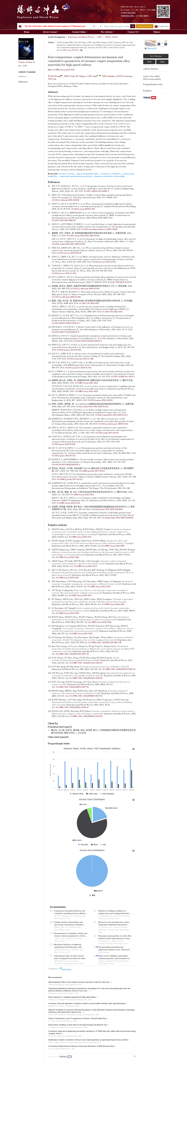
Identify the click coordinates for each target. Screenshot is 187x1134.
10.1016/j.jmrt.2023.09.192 (63, 456)
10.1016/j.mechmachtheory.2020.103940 (99, 229)
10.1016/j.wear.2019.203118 (69, 253)
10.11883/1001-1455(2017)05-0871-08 (104, 642)
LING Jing (92, 76)
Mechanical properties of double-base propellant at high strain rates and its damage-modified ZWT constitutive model (93, 649)
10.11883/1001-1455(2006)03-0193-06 (85, 716)
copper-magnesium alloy (87, 174)
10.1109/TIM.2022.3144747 (120, 282)
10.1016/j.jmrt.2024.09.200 (63, 444)
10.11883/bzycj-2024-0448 (67, 557)
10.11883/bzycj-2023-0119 (85, 566)
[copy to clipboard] (81, 50)
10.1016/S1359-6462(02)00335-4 (66, 464)
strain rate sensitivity (111, 174)
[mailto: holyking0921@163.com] (61, 75)
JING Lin (52, 79)
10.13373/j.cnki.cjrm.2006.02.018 (84, 288)
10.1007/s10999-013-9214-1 (123, 376)
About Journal (50, 32)
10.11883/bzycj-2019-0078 (67, 613)
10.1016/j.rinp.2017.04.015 (107, 433)
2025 (99, 37)
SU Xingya (81, 76)
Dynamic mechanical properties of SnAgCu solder (103, 666)
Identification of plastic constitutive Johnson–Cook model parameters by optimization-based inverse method (88, 1040)
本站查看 (81, 733)
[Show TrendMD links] (135, 1056)
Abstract (22, 76)
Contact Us (132, 32)
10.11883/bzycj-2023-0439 (67, 577)
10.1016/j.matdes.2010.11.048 (80, 359)
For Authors (106, 32)
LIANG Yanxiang (124, 76)
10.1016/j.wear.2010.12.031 (104, 262)
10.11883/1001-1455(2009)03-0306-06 (85, 678)
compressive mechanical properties (75, 176)
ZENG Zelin (69, 76)
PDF (149, 62)
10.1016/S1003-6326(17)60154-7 (66, 323)
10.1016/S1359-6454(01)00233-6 (88, 341)
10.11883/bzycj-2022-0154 (82, 494)
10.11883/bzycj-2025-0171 (80, 537)
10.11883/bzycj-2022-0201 (113, 604)
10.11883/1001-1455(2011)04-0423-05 (85, 663)
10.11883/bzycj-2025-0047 (69, 50)
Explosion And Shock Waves (81, 37)
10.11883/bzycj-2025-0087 (113, 546)
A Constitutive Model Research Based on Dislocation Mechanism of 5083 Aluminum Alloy (81, 1046)
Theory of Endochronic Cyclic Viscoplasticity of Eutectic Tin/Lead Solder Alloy (77, 1018)
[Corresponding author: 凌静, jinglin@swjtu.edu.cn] (97, 75)
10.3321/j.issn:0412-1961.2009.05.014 (92, 406)
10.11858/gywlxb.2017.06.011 (92, 471)
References (23, 82)
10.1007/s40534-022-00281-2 (96, 191)
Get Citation (156, 56)
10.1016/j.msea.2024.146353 (100, 400)
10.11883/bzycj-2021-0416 (86, 383)
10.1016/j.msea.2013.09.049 (69, 350)
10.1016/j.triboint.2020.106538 (65, 200)
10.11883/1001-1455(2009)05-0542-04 (118, 669)
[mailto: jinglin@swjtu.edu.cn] (100, 75)
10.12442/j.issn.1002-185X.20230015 (107, 509)
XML (162, 62)
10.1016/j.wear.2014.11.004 (64, 273)
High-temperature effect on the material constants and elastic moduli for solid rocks (79, 982)
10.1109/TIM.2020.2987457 (64, 220)
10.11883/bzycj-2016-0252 (80, 633)
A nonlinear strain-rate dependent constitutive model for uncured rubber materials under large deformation (86, 1003)
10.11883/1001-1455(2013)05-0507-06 (72, 654)
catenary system (66, 174)
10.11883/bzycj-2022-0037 (80, 595)
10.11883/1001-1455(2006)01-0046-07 (72, 707)
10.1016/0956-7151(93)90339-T (65, 332)
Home (26, 32)
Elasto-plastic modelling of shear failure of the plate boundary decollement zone (77, 1025)
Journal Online (79, 32)
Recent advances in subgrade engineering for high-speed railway (72, 997)
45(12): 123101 (111, 37)
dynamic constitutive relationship (109, 176)
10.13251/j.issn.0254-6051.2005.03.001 (83, 236)
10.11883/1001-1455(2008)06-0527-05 (85, 696)
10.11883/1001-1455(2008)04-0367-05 (72, 687)
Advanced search (145, 26)
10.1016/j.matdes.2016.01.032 (78, 368)
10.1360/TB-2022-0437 (89, 303)
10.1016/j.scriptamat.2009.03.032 (113, 424)
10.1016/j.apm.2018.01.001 (83, 209)
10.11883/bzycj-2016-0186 (99, 622)
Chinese (156, 32)
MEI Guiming (108, 76)
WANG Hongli (54, 76)
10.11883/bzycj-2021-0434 (98, 586)
